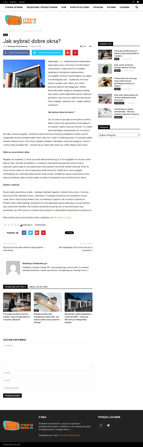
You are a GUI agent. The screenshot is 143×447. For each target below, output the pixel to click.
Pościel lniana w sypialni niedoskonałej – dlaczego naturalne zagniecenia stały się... (127, 111)
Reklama (13, 2)
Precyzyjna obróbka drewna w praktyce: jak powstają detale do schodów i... (126, 53)
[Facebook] (133, 2)
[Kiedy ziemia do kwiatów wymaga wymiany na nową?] (105, 69)
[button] (136, 7)
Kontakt (22, 2)
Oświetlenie (119, 103)
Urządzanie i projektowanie (42, 7)
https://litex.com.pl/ (61, 217)
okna (61, 61)
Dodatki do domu (79, 7)
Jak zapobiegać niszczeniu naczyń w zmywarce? (75, 249)
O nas (5, 2)
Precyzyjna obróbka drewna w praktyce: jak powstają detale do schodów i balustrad (16, 317)
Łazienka (124, 7)
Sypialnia (98, 7)
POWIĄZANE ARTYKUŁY (15, 287)
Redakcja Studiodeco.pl (17, 46)
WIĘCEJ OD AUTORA (38, 287)
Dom (63, 7)
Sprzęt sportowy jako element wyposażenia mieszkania (23, 249)
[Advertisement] (89, 20)
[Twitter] (138, 2)
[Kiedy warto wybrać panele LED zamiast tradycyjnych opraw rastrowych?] (105, 99)
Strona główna (14, 7)
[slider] (11, 224)
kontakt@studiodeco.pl (69, 435)
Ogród (117, 70)
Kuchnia (111, 7)
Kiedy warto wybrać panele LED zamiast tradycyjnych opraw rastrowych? (126, 97)
